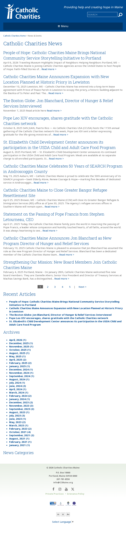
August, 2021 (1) (19, 438)
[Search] (120, 15)
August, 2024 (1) (19, 379)
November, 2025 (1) (21, 346)
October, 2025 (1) (20, 349)
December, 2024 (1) (21, 369)
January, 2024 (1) (19, 399)
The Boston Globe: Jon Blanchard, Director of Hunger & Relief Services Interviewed (60, 314)
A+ (68, 514)
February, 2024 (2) (20, 395)
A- (58, 514)
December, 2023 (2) (21, 402)
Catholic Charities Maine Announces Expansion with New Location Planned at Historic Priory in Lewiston (56, 79)
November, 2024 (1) (21, 372)
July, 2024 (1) (17, 382)
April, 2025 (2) (17, 359)
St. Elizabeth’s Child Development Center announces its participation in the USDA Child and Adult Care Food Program (59, 144)
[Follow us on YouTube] (66, 489)
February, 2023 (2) (20, 428)
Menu (64, 26)
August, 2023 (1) (19, 412)
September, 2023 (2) (21, 409)
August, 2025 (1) (19, 353)
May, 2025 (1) (17, 356)
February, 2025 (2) (20, 363)
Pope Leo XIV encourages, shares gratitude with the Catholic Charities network (58, 318)
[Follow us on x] (72, 489)
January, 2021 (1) (19, 445)
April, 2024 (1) (17, 389)
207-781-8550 (63, 479)
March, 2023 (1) (18, 425)
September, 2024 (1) (21, 376)
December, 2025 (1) (21, 343)
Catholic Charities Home (14, 35)
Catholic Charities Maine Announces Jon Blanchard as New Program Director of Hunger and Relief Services (57, 240)
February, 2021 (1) (20, 441)
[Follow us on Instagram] (59, 489)
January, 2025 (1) (19, 366)
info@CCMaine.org (63, 482)
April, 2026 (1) (17, 339)
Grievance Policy (75, 493)
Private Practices (54, 493)
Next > (82, 286)
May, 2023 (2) (17, 422)
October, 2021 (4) (20, 432)
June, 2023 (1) (17, 418)
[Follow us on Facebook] (53, 489)
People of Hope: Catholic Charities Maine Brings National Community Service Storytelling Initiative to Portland (54, 55)
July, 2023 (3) (17, 415)
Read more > (49, 69)
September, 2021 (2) (21, 435)
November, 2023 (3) (21, 405)
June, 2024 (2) (17, 386)
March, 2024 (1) (18, 392)
